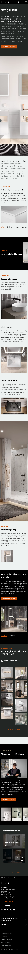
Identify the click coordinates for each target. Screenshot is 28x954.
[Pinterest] (2, 661)
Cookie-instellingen (6, 933)
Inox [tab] (17, 227)
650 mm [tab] (12, 635)
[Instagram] (5, 910)
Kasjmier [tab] (10, 227)
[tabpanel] (14, 214)
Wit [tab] (2, 227)
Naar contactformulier (7, 901)
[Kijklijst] (22, 2)
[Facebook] (14, 910)
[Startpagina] (5, 2)
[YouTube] (11, 910)
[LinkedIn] (8, 910)
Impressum (4, 936)
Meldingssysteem (6, 945)
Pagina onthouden (15, 872)
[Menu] (26, 2)
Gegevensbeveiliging (6, 939)
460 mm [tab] (4, 635)
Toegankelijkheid (5, 942)
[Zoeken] (19, 2)
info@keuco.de (9, 898)
